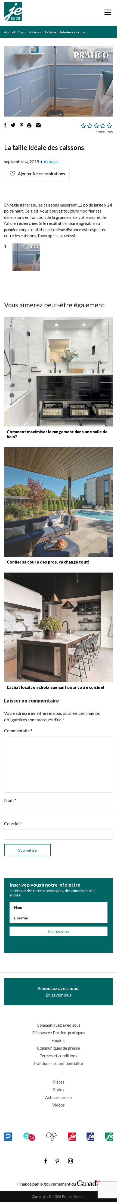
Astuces (35, 32)
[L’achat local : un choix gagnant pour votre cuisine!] (58, 627)
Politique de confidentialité (58, 1063)
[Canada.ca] (88, 1182)
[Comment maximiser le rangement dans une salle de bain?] (58, 371)
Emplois (58, 1040)
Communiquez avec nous (59, 1025)
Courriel (13, 823)
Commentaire (18, 730)
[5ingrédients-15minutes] (29, 1137)
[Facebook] (45, 1161)
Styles (58, 1089)
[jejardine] (109, 1137)
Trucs (22, 32)
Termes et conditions (58, 1055)
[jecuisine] (71, 1137)
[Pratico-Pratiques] (8, 1137)
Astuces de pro (58, 1097)
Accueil (9, 32)
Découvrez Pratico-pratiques (58, 1032)
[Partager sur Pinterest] (21, 125)
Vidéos (58, 1104)
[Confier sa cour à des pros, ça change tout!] (58, 502)
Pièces (58, 1081)
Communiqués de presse (58, 1048)
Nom (10, 800)
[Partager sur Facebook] (5, 125)
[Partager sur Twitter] (13, 125)
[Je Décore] (13, 13)
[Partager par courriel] (38, 125)
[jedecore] (90, 1137)
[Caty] (51, 1137)
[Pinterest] (57, 1161)
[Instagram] (70, 1161)
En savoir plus (58, 991)
